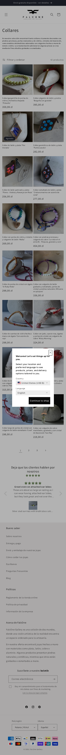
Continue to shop (39, 400)
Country (19, 378)
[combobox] (31, 382)
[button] (50, 353)
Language (20, 388)
